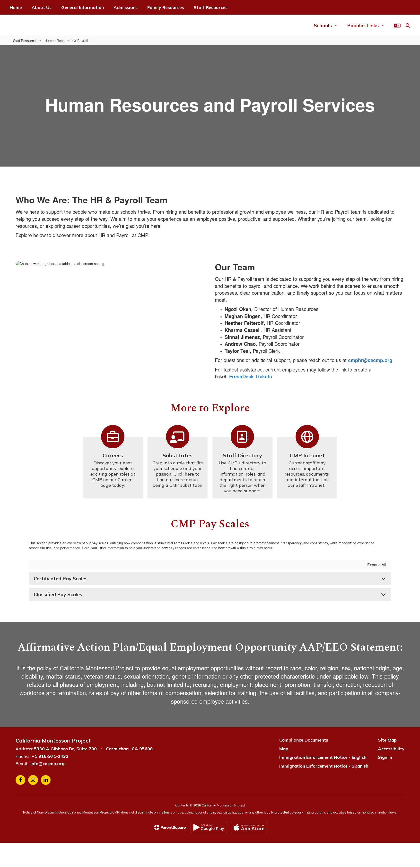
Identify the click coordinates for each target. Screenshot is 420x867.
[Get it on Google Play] (209, 827)
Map (283, 749)
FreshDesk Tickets (250, 376)
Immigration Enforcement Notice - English (322, 757)
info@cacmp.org (47, 763)
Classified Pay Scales (58, 594)
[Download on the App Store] (249, 827)
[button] (325, 25)
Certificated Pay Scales (61, 578)
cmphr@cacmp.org (370, 359)
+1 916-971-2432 (50, 756)
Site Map (387, 740)
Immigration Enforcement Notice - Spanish (323, 766)
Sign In (385, 757)
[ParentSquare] (170, 827)
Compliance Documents (303, 740)
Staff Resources (25, 40)
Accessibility (391, 749)
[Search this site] (407, 25)
